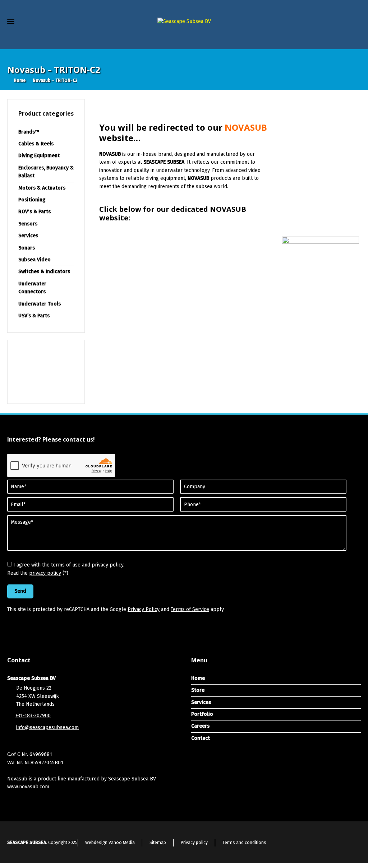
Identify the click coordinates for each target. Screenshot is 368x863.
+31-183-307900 (33, 716)
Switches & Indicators (44, 272)
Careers (200, 726)
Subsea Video (34, 260)
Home (198, 678)
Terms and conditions (244, 842)
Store (197, 690)
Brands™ (29, 132)
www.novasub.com (28, 787)
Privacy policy (194, 842)
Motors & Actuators (41, 188)
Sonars (26, 248)
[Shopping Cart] (342, 39)
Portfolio (202, 714)
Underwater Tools (39, 304)
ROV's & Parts (34, 212)
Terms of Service (190, 609)
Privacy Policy (144, 609)
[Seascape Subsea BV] (184, 22)
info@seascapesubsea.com (47, 727)
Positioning (31, 200)
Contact (200, 738)
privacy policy (45, 573)
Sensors (27, 224)
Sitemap (158, 842)
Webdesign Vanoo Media (110, 842)
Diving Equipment (39, 156)
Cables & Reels (36, 144)
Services (28, 236)
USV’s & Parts (34, 316)
